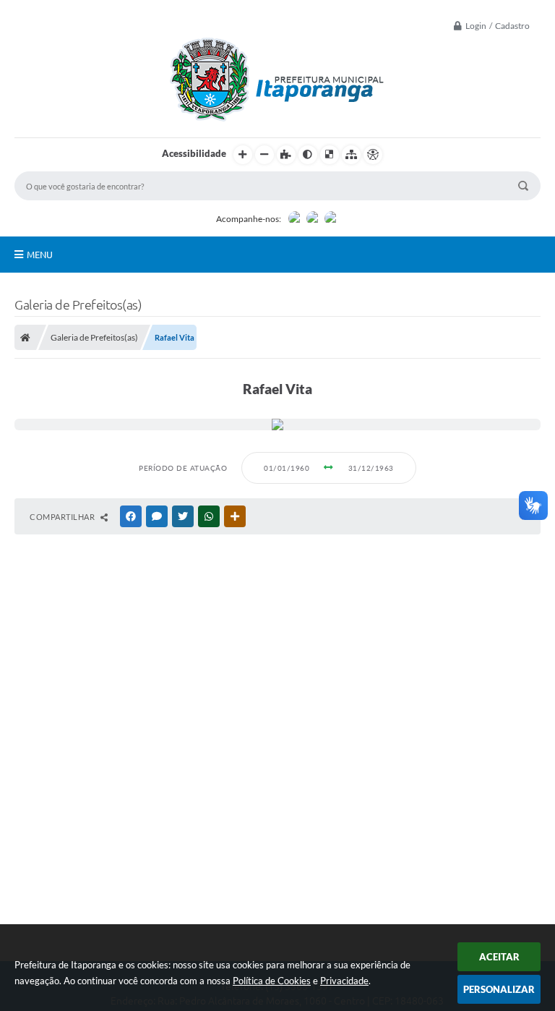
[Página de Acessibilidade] (372, 154)
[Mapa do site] (351, 154)
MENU (40, 254)
